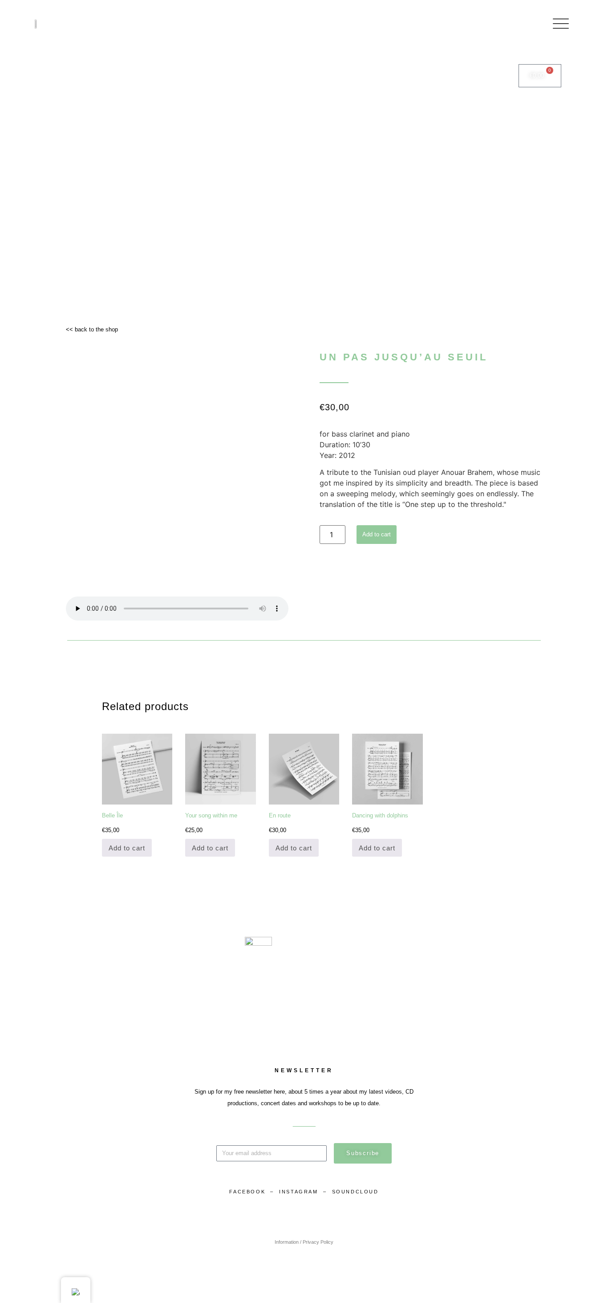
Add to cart (376, 534)
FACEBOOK (247, 1191)
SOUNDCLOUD (355, 1191)
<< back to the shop (92, 329)
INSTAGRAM (299, 1191)
